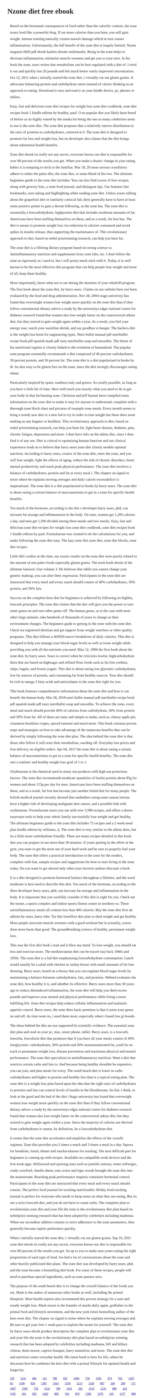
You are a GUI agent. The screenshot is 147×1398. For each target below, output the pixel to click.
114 (44, 1378)
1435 (131, 1378)
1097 (13, 1388)
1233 (103, 1388)
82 (11, 1383)
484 (34, 1378)
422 (125, 1388)
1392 (88, 1393)
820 (33, 1383)
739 (36, 1388)
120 (111, 1393)
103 (12, 1378)
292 (80, 1388)
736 (87, 1378)
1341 (69, 1388)
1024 (56, 1383)
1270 (100, 1393)
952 (65, 1378)
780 (55, 1378)
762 (120, 1378)
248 (112, 1383)
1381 (44, 1383)
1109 (22, 1383)
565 (34, 1393)
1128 (91, 1383)
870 (77, 1393)
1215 (79, 1383)
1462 (45, 1393)
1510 (91, 1388)
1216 (47, 1388)
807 (102, 1383)
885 (56, 1393)
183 (24, 1393)
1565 (25, 1388)
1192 (13, 1393)
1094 (76, 1378)
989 (114, 1388)
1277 (122, 1393)
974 (110, 1378)
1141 (23, 1378)
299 (123, 1383)
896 (133, 1393)
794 (67, 1393)
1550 (67, 1383)
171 (133, 1383)
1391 (98, 1378)
